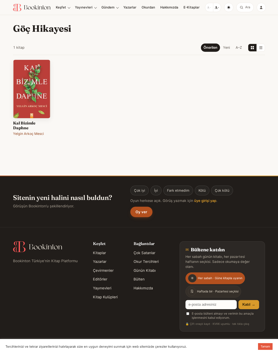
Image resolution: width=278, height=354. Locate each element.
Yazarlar (129, 7)
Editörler (100, 279)
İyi (156, 190)
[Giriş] (261, 7)
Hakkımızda (169, 7)
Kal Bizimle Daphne (24, 125)
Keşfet (61, 7)
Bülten (139, 279)
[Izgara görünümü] (252, 47)
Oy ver (141, 212)
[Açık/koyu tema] (228, 7)
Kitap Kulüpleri (105, 297)
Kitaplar (99, 253)
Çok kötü (222, 190)
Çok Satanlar (144, 253)
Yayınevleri (84, 7)
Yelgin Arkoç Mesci (28, 134)
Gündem (107, 7)
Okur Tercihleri (146, 261)
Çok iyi (139, 190)
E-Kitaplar (192, 7)
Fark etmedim (178, 190)
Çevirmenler (103, 270)
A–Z (239, 47)
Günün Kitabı (145, 270)
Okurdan (148, 7)
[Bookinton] (31, 7)
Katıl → (248, 304)
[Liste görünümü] (260, 47)
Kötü (202, 190)
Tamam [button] (265, 346)
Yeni (226, 47)
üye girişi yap (205, 200)
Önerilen (210, 47)
